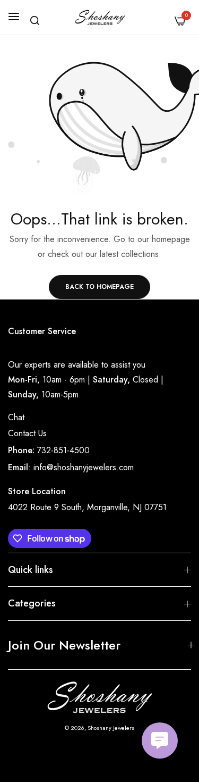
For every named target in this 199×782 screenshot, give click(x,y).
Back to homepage (99, 287)
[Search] (34, 20)
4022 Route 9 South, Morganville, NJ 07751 (87, 507)
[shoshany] (99, 17)
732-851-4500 (63, 450)
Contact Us (27, 433)
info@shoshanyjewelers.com (83, 467)
